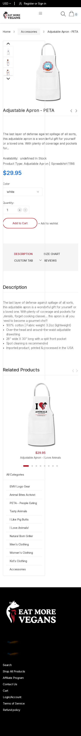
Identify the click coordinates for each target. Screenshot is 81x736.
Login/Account (12, 697)
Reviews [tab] (50, 260)
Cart (5, 690)
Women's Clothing (21, 552)
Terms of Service (13, 703)
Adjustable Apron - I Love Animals (40, 457)
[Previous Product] (71, 111)
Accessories (29, 31)
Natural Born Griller (21, 536)
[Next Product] (76, 111)
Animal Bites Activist (22, 495)
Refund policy (11, 710)
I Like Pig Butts (19, 519)
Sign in (42, 3)
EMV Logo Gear (20, 486)
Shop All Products (14, 671)
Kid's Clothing (18, 561)
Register (29, 3)
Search (7, 665)
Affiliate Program (13, 678)
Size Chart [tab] (52, 254)
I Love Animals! (19, 528)
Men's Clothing (19, 544)
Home (6, 31)
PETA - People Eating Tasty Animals (23, 507)
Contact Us (10, 684)
